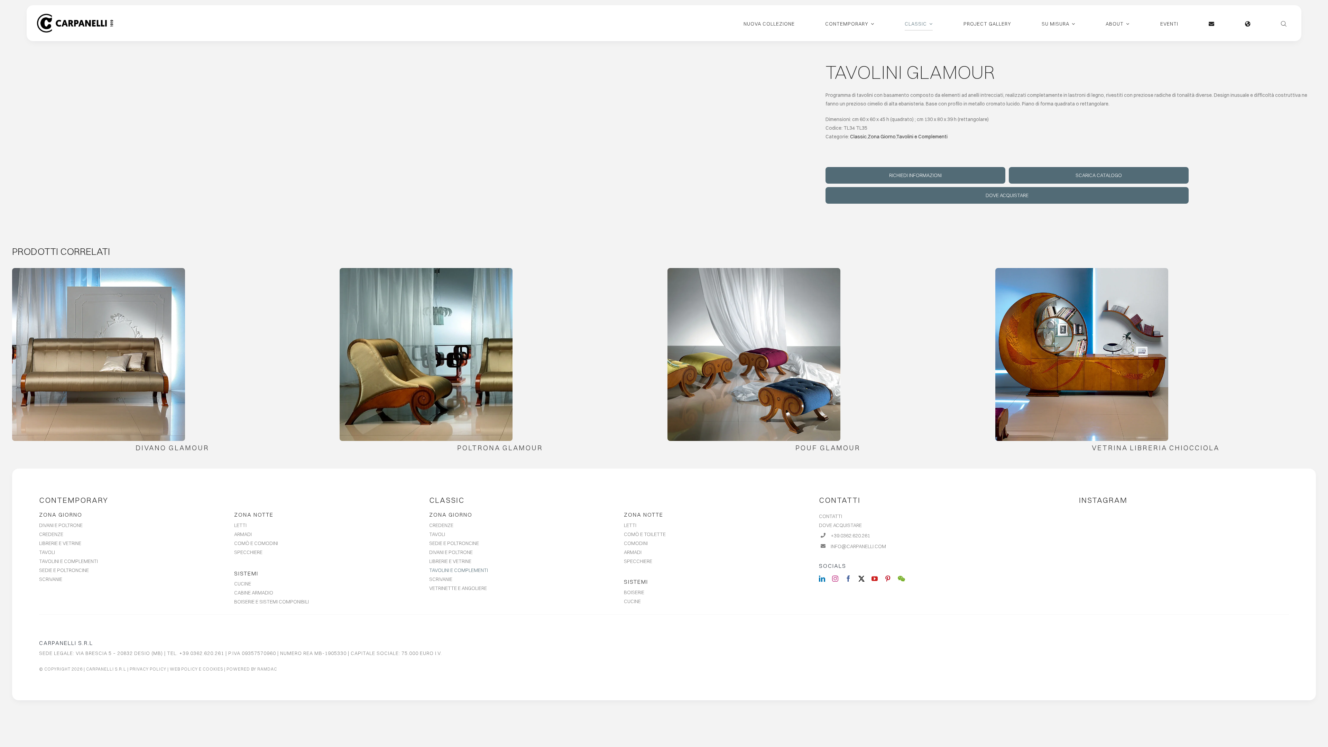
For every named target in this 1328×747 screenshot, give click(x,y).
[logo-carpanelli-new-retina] (75, 16)
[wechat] (901, 578)
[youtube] (875, 578)
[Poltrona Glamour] (426, 354)
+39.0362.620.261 (850, 536)
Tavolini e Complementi (922, 136)
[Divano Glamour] (98, 354)
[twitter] (861, 578)
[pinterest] (888, 578)
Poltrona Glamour (500, 447)
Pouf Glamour (827, 447)
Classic (858, 136)
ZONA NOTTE (254, 514)
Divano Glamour (172, 447)
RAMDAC (267, 669)
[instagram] (835, 578)
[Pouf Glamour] (753, 354)
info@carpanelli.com (858, 546)
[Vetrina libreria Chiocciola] (1081, 354)
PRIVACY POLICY (148, 669)
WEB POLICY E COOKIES (196, 669)
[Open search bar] (1283, 23)
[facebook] (848, 578)
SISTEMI (246, 573)
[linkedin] (822, 578)
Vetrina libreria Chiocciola (1155, 447)
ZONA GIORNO (60, 514)
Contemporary (73, 500)
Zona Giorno (882, 136)
